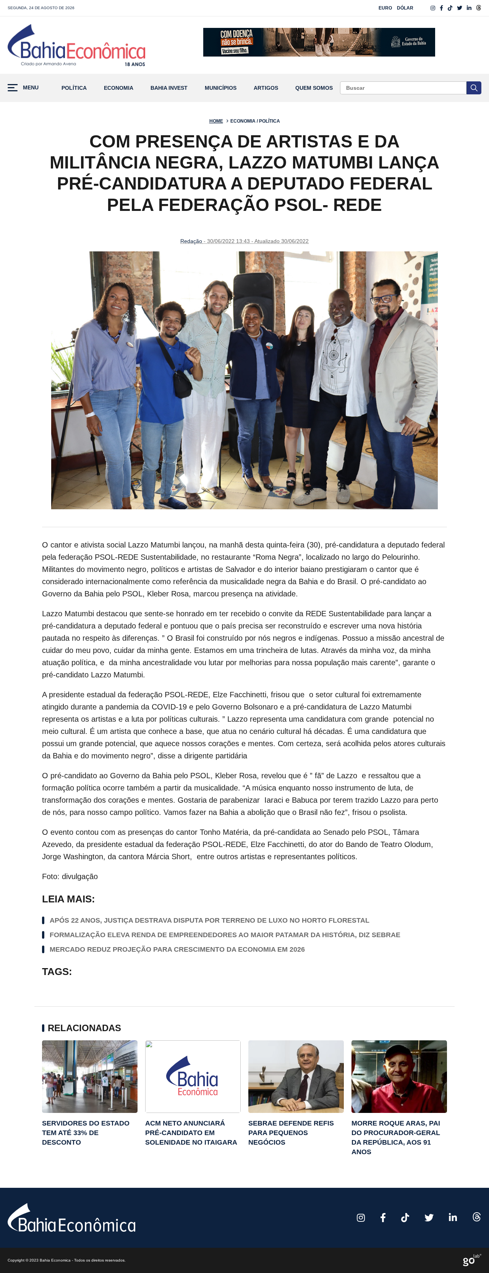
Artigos (266, 88)
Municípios (220, 88)
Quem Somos (314, 88)
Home (216, 121)
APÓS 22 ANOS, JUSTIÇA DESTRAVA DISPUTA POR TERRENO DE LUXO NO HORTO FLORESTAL (209, 920)
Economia (118, 88)
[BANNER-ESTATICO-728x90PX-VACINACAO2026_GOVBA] (319, 45)
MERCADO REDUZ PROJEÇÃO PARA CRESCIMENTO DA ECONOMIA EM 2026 (177, 949)
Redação (191, 241)
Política (74, 88)
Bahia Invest (169, 88)
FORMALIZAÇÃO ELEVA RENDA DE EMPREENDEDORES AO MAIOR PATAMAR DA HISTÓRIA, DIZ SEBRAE (225, 934)
